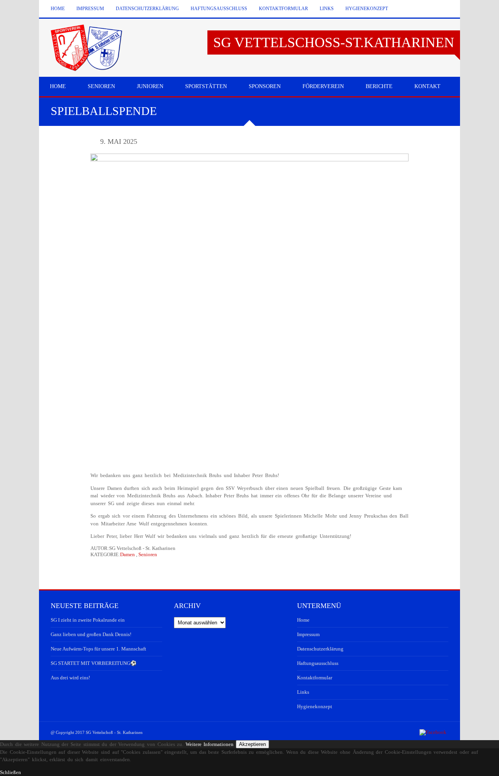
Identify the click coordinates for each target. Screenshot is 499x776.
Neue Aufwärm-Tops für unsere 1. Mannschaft (98, 649)
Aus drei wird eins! (70, 678)
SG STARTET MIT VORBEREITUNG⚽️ (93, 663)
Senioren (147, 554)
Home (58, 8)
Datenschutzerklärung (147, 8)
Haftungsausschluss (219, 8)
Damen (127, 554)
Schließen (10, 772)
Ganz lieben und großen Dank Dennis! (91, 634)
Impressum (90, 8)
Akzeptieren (252, 744)
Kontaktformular (283, 8)
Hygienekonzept (366, 8)
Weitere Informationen (210, 744)
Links (327, 8)
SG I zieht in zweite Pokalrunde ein (88, 620)
